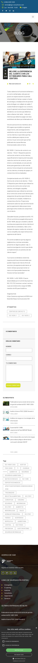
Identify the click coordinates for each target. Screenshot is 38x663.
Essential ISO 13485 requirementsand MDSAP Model (21, 429)
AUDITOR (23, 464)
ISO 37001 (28, 496)
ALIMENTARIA (22, 521)
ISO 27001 (8, 507)
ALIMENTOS (13, 472)
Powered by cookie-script (19, 661)
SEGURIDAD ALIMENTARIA (13, 475)
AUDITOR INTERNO (23, 528)
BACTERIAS (19, 525)
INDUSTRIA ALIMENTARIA (13, 496)
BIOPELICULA (9, 521)
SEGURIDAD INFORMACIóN (13, 532)
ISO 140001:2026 (10, 464)
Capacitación (8, 596)
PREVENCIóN (9, 528)
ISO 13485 (25, 479)
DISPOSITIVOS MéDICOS (12, 482)
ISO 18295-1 (13, 315)
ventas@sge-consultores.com (14, 5)
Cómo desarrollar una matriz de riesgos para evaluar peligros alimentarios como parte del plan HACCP (22, 439)
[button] (19, 658)
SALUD (22, 510)
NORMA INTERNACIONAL (12, 514)
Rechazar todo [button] (19, 654)
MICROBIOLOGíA (10, 510)
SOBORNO (21, 500)
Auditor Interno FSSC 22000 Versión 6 (22, 411)
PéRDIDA (7, 518)
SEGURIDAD (25, 472)
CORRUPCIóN (9, 500)
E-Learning (7, 587)
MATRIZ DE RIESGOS (11, 479)
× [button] (36, 628)
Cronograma (8, 585)
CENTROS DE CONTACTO (17, 311)
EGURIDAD (26, 468)
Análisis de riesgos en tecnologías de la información (22, 419)
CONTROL (8, 525)
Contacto (7, 598)
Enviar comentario (13, 385)
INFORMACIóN (21, 503)
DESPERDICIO (19, 518)
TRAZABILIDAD (9, 492)
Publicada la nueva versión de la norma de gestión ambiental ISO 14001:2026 (22, 403)
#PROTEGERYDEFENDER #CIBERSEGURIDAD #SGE (19, 487)
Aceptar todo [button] (19, 650)
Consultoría (8, 593)
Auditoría (7, 590)
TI (17, 468)
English (25, 7)
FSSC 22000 (8, 468)
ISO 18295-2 (25, 315)
